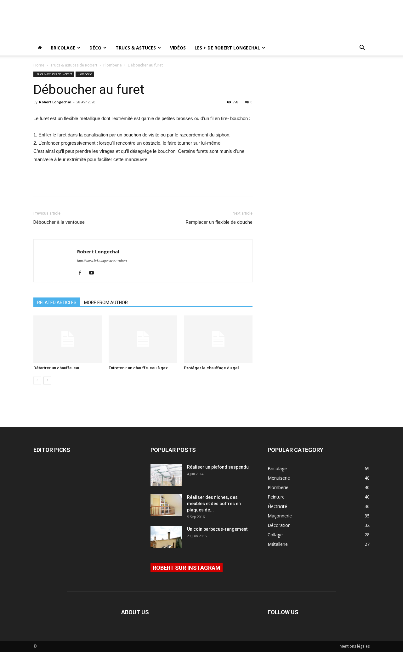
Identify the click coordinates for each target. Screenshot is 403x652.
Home (38, 65)
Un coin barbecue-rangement (217, 529)
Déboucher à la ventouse (59, 222)
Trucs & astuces (136, 48)
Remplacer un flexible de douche (219, 222)
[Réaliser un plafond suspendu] (166, 475)
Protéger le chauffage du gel (211, 368)
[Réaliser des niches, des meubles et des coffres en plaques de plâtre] (166, 505)
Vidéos (178, 48)
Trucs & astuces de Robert (73, 65)
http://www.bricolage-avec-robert (102, 261)
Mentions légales (355, 646)
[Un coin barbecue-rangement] (166, 537)
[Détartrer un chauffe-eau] (67, 339)
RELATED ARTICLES (57, 302)
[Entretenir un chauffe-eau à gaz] (143, 339)
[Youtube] (93, 273)
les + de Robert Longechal (227, 48)
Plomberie (112, 65)
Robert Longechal (55, 102)
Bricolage (63, 48)
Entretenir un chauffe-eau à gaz (138, 368)
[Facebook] (82, 273)
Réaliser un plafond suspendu (218, 467)
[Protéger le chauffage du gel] (218, 339)
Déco (95, 48)
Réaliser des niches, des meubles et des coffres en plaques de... (214, 503)
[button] (362, 48)
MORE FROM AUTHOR (106, 302)
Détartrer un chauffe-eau (56, 368)
